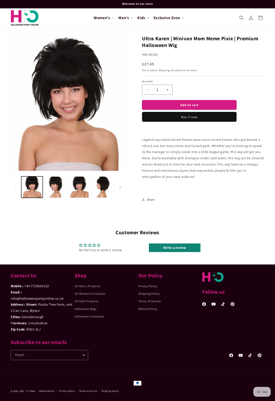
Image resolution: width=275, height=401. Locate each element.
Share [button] (151, 199)
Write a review (174, 247)
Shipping (164, 70)
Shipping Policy (149, 294)
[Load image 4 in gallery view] (103, 187)
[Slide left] (15, 187)
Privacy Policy (147, 286)
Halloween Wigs (85, 309)
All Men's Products (88, 286)
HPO (22, 391)
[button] (103, 18)
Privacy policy (67, 390)
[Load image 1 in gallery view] (32, 187)
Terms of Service (149, 301)
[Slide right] (120, 187)
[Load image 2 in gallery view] (55, 187)
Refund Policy (147, 309)
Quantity (147, 81)
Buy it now (189, 117)
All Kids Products (86, 301)
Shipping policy (110, 390)
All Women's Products (90, 294)
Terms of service (88, 390)
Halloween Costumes (89, 316)
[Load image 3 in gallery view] (79, 187)
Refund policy (47, 390)
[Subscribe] (83, 355)
